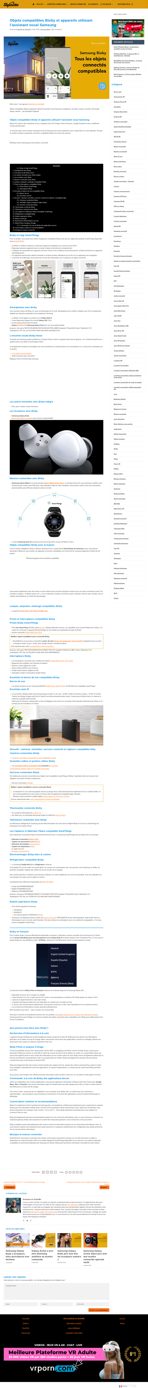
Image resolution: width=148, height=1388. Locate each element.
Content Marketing (120, 216)
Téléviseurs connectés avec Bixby (25, 209)
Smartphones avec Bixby (22, 170)
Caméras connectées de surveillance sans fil (29, 758)
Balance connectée (120, 151)
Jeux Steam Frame (120, 336)
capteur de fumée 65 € (21, 851)
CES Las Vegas (119, 206)
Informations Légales (74, 1323)
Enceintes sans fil (24, 196)
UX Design (117, 558)
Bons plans (118, 166)
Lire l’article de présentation (21, 353)
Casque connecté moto (122, 191)
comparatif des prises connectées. (42, 646)
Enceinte (117, 251)
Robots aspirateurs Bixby (22, 216)
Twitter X (26, 1323)
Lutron (70, 661)
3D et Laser (118, 92)
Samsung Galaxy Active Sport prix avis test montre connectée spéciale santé (95, 1257)
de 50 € (42, 627)
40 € (38, 842)
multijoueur (118, 429)
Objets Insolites (119, 439)
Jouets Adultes (119, 350)
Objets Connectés (120, 434)
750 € (40, 915)
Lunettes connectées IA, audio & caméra (128, 382)
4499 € (50, 882)
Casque (116, 186)
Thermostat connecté (121, 538)
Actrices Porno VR (120, 102)
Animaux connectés (120, 121)
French (124, 1386)
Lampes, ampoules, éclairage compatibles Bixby (29, 182)
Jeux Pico (117, 321)
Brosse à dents (119, 176)
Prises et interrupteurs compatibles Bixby (27, 184)
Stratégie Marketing (120, 523)
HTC (115, 281)
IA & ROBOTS (93, 4)
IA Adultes (117, 291)
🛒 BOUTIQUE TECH (122, 4)
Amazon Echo (80, 1015)
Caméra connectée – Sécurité (124, 181)
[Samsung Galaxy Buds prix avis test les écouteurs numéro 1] (69, 1240)
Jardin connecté (119, 296)
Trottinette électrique (121, 543)
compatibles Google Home (64, 1015)
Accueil (122, 1318)
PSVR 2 (116, 469)
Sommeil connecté (120, 518)
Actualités (117, 107)
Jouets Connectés (120, 355)
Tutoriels (117, 553)
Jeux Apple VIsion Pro (121, 306)
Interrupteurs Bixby (24, 189)
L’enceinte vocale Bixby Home (23, 173)
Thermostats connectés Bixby (24, 207)
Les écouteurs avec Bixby (22, 177)
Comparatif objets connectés (124, 211)
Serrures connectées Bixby (27, 205)
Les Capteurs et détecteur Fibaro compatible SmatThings (33, 211)
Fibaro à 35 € (34, 839)
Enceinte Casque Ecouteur (123, 256)
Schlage (30, 783)
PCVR (116, 449)
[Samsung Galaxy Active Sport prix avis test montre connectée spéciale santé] (95, 1240)
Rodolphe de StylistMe (23, 29)
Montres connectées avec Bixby (24, 179)
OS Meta (117, 444)
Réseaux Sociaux (120, 479)
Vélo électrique (119, 573)
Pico (115, 454)
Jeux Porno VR (119, 330)
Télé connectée (119, 533)
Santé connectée (119, 498)
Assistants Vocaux (120, 141)
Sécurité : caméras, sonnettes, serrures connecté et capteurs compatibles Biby (39, 198)
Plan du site (26, 1333)
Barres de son (23, 193)
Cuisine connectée (120, 221)
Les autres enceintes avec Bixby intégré (27, 175)
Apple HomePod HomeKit (122, 126)
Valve (115, 563)
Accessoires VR (119, 97)
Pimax (116, 459)
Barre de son (118, 156)
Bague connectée (120, 146)
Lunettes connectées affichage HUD (126, 370)
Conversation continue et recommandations (28, 228)
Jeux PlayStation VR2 (121, 326)
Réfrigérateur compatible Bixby (24, 214)
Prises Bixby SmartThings (27, 186)
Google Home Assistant (122, 271)
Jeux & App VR (119, 301)
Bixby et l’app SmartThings (27, 168)
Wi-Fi (115, 593)
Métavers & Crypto (120, 409)
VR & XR (40, 4)
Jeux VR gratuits (119, 340)
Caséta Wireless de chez (59, 661)
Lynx (115, 394)
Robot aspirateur (119, 484)
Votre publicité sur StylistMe (74, 1318)
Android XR (118, 117)
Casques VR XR (119, 201)
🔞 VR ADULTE (105, 4)
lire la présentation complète (22, 418)
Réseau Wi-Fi (118, 474)
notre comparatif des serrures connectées (45, 799)
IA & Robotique (119, 286)
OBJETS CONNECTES (78, 4)
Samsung (117, 489)
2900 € (44, 882)
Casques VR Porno (120, 196)
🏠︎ (33, 4)
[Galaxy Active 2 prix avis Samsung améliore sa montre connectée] (43, 1240)
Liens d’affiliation (74, 1328)
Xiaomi (116, 598)
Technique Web (119, 528)
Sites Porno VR (119, 508)
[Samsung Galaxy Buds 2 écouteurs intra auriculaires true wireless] (18, 1240)
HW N (63, 686)
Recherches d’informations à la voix (26, 221)
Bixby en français (19, 218)
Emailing (117, 246)
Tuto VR (116, 548)
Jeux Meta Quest (119, 311)
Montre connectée (120, 414)
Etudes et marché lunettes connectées (127, 261)
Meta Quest (118, 404)
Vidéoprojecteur (119, 583)
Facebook (25, 1318)
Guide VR (117, 276)
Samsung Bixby (45, 29)
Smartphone (118, 513)
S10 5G (20, 325)
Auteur (122, 1323)
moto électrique (119, 419)
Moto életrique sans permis (123, 424)
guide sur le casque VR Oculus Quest (44, 1212)
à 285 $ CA (37, 813)
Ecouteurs (117, 241)
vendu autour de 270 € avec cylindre (56, 796)
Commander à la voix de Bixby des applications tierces (36, 225)
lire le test (51, 758)
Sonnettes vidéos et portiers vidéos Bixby (32, 202)
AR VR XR (117, 136)
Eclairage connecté (120, 231)
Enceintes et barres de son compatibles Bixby (28, 191)
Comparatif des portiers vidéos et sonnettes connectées (29, 769)
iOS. (22, 241)
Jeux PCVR (117, 316)
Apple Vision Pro (119, 131)
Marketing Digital (119, 399)
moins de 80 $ (61, 815)
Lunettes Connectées (121, 365)
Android (16, 241)
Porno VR (117, 464)
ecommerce (118, 236)
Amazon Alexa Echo (120, 112)
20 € (33, 846)
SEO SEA (117, 504)
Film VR (116, 266)
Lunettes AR (118, 360)
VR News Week (119, 588)
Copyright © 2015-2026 (74, 1333)
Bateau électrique (120, 161)
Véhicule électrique (120, 568)
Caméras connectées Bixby (27, 200)
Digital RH (117, 226)
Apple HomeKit (92, 1015)
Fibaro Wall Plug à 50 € (33, 632)
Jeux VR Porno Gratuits (122, 345)
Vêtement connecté (120, 578)
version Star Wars (50, 918)
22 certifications (73, 1205)
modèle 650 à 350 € (53, 686)
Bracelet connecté (120, 171)
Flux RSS (25, 1328)
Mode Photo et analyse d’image (24, 223)
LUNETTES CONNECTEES (56, 4)
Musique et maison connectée (24, 230)
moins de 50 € (35, 844)
